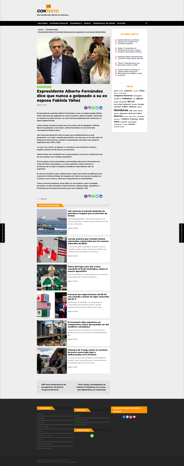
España (134, 104)
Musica (126, 116)
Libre (135, 110)
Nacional (43, 23)
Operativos (117, 119)
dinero (139, 98)
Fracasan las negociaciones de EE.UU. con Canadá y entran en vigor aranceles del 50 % (88, 296)
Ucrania (131, 124)
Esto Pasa (40, 418)
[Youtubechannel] (134, 416)
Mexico (116, 113)
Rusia (141, 119)
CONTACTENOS (80, 424)
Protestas (134, 119)
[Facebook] (85, 107)
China (141, 91)
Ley (130, 110)
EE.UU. (131, 101)
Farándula (76, 23)
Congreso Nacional (123, 95)
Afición (121, 23)
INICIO (76, 416)
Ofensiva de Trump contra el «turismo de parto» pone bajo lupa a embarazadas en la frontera (88, 352)
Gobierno (132, 107)
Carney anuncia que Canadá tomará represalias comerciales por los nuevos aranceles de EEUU (88, 241)
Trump (125, 124)
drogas (116, 102)
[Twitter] (97, 107)
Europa (141, 104)
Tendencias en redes (104, 23)
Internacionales (59, 23)
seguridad (123, 122)
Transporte (118, 124)
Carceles (135, 91)
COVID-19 (117, 99)
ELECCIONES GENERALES (122, 104)
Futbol (125, 107)
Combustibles (122, 93)
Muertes (118, 116)
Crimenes (127, 98)
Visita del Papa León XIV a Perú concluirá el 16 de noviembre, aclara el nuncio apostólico (87, 269)
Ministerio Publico (135, 113)
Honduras (121, 110)
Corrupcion (137, 96)
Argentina (44, 199)
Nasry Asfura (133, 116)
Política (125, 119)
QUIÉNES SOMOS (81, 420)
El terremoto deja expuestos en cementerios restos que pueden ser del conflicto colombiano (88, 324)
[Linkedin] (100, 107)
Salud (116, 121)
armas (121, 91)
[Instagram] (89, 107)
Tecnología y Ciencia (44, 444)
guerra (139, 107)
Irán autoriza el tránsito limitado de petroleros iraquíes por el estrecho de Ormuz (87, 213)
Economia (123, 102)
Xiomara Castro (119, 126)
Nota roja (40, 422)
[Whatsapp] (93, 107)
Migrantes (124, 113)
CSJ (134, 99)
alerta (116, 91)
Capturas (128, 91)
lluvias (140, 110)
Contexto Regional (44, 448)
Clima (115, 93)
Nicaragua (141, 116)
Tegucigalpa (132, 122)
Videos (87, 23)
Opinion (40, 440)
